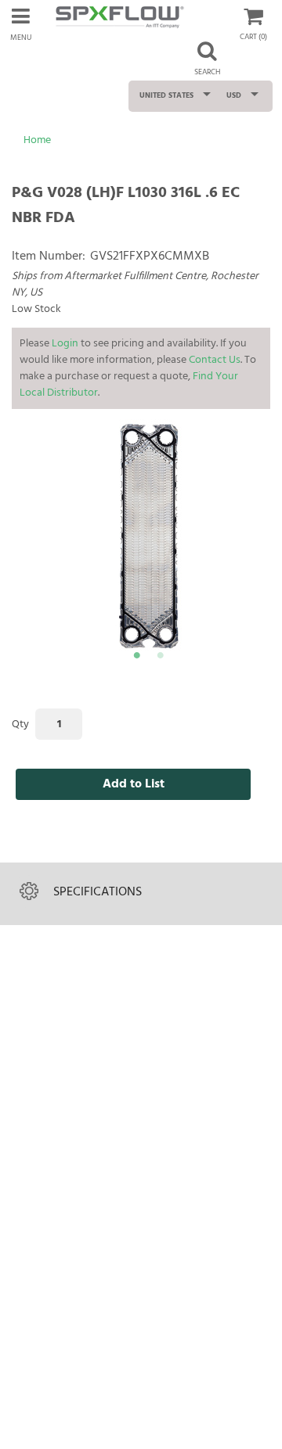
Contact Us (214, 360)
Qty (20, 724)
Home (37, 140)
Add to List (133, 784)
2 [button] (160, 657)
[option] (149, 536)
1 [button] (136, 657)
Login (65, 344)
